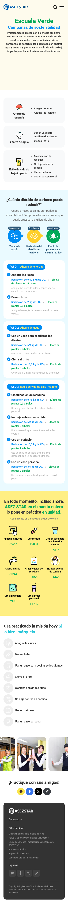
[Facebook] (29, 791)
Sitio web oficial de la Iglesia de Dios (26, 833)
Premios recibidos (17, 849)
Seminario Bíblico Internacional (24, 857)
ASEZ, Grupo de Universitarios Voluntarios (29, 837)
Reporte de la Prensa (19, 853)
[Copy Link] (47, 791)
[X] (38, 791)
